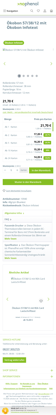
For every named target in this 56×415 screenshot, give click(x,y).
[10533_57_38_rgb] (28, 63)
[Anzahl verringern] (5, 170)
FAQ (51, 388)
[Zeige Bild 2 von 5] (24, 76)
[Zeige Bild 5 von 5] (37, 76)
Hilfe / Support (12, 383)
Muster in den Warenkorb (28, 182)
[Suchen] (32, 11)
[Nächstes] (51, 63)
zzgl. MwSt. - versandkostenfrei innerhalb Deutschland (28, 112)
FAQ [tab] (7, 219)
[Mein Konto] (45, 11)
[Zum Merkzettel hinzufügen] (41, 300)
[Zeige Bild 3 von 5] (28, 76)
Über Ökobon (43, 383)
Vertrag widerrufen (14, 360)
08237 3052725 (11, 349)
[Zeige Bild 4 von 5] (32, 76)
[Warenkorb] (51, 11)
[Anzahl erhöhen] (17, 170)
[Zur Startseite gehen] (28, 4)
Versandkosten (44, 394)
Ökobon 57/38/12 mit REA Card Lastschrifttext (28, 310)
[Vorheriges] (5, 63)
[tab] (27, 213)
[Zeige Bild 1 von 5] (19, 76)
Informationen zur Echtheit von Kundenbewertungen (25, 388)
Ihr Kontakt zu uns (27, 383)
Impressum (27, 386)
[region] (28, 63)
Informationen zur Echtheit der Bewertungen (25, 412)
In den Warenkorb (41, 170)
